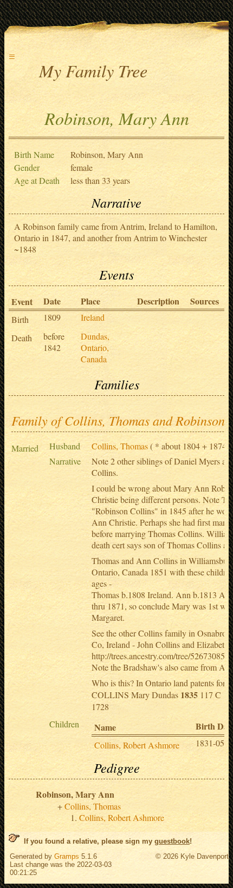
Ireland (93, 317)
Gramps (66, 856)
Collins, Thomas (120, 446)
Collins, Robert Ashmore (136, 745)
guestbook (172, 841)
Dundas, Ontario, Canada (95, 347)
